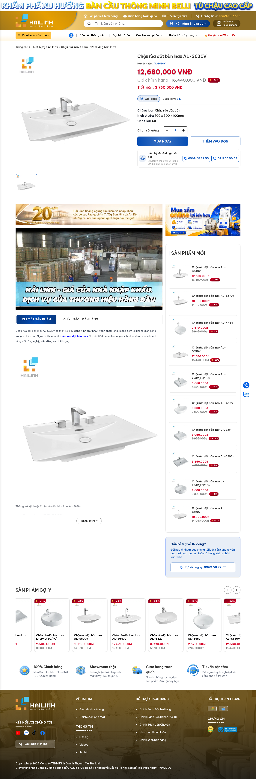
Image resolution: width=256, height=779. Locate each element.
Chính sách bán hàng (153, 740)
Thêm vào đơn (215, 141)
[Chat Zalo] (246, 394)
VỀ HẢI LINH (84, 699)
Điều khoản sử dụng (91, 709)
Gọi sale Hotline (36, 744)
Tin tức (83, 752)
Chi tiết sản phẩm (36, 319)
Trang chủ (22, 47)
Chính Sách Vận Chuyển (155, 724)
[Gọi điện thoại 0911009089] (246, 385)
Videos (83, 744)
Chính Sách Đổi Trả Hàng (155, 709)
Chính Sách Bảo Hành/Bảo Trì (158, 717)
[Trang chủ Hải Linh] (34, 20)
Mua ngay (163, 141)
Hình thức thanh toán (153, 732)
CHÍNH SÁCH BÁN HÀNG (80, 319)
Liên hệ (83, 737)
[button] (26, 184)
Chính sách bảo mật (92, 717)
